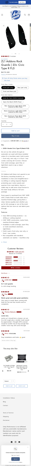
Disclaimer (6, 420)
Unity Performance (13, 465)
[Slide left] (12, 53)
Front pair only (8, 88)
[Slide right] (19, 53)
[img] (5, 278)
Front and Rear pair (9, 91)
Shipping (3, 74)
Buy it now (15, 136)
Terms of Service (8, 413)
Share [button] (5, 242)
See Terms (22, 2)
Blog (4, 402)
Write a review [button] (15, 268)
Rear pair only (22, 88)
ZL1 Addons (4, 59)
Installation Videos (9, 398)
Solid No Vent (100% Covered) (13, 98)
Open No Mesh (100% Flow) (12, 102)
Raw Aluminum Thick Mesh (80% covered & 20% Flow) (15, 116)
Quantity (3, 121)
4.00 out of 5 (19, 252)
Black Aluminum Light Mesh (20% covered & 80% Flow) (15, 111)
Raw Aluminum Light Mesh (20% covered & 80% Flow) (15, 106)
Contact (5, 405)
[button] (2, 15)
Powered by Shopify (21, 465)
